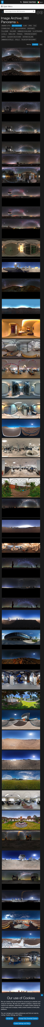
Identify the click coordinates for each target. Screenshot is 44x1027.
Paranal (20, 34)
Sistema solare (28, 37)
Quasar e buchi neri (14, 37)
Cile (34, 25)
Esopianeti (31, 28)
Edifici (4, 37)
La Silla (4, 34)
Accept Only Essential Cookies (28, 1018)
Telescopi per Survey (28, 39)
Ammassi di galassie (24, 31)
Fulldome (5, 31)
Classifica (35, 44)
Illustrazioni (37, 31)
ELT (13, 28)
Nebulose (12, 34)
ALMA (25, 25)
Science (25, 2)
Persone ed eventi (30, 34)
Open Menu (7, 6)
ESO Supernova (21, 28)
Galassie (13, 31)
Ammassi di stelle (7, 39)
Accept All (10, 1018)
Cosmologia (6, 28)
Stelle (17, 39)
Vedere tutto (6, 25)
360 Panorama (16, 25)
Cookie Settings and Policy (22, 1023)
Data (41, 44)
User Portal (32, 2)
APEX (30, 25)
